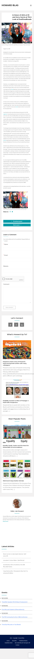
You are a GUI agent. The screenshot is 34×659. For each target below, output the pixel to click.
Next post (16, 225)
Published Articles (23, 640)
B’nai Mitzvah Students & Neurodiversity (13, 609)
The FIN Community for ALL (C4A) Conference (14, 617)
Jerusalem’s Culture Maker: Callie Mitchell (13, 560)
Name (6, 244)
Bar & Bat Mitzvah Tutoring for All (22, 643)
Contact (17, 645)
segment (5, 114)
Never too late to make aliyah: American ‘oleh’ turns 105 (14, 555)
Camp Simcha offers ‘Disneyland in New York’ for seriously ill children (15, 572)
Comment (6, 284)
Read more (5, 521)
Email (6, 255)
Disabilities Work (8, 643)
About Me (14, 640)
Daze (12, 89)
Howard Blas (10, 5)
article (4, 140)
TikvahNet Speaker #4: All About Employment (14, 602)
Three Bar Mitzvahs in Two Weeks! (11, 624)
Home (8, 640)
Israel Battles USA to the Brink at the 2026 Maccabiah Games (14, 565)
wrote (17, 106)
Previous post (17, 221)
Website (5, 266)
